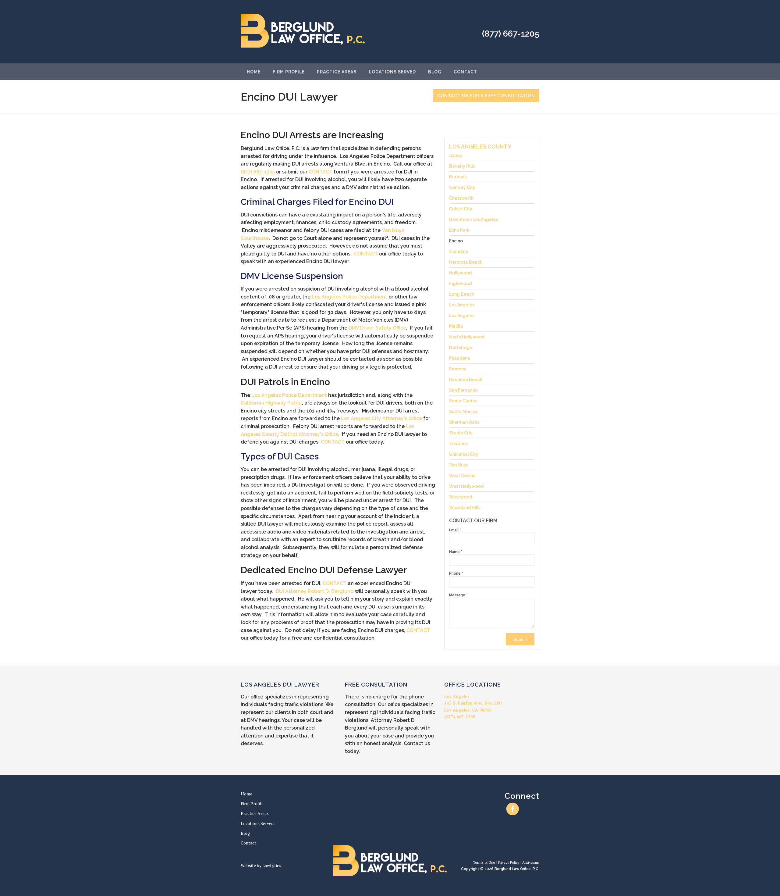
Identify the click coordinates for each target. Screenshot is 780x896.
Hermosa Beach (465, 262)
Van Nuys (458, 464)
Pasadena (459, 358)
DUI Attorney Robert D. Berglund (315, 591)
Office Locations (472, 684)
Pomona (457, 368)
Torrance (458, 443)
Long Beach (461, 294)
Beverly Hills (462, 166)
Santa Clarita (463, 400)
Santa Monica (463, 411)
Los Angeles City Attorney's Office (381, 418)
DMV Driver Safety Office (377, 328)
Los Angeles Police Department (349, 297)
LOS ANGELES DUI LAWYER (280, 684)
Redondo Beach (465, 379)
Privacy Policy (508, 862)
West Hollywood (466, 486)
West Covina (462, 475)
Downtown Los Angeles (473, 219)
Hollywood (460, 272)
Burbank (458, 176)
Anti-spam (530, 862)
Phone (456, 573)
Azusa (455, 155)
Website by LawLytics (261, 865)
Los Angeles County (480, 146)
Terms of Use (484, 862)
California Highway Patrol (271, 403)
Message (458, 595)
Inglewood (460, 283)
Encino (456, 240)
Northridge (460, 347)
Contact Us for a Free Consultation (486, 95)
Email (455, 530)
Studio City (461, 432)
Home (254, 71)
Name (455, 552)
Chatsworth (461, 198)
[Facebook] (513, 809)
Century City (462, 187)
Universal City (463, 454)
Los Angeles (461, 304)
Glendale (458, 251)
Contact (465, 71)
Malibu (456, 326)
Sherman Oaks (464, 422)
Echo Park (459, 230)
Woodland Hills (464, 507)
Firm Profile (289, 71)
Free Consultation (376, 684)
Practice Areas (336, 71)
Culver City (460, 208)
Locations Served (392, 71)
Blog (434, 71)
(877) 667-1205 (510, 34)
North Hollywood (466, 336)
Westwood (460, 496)
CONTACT (320, 172)
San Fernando (463, 390)
